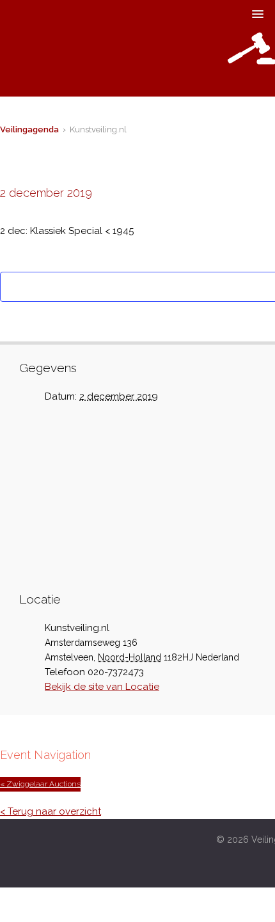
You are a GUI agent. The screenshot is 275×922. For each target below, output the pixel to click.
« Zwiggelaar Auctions (40, 783)
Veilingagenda (29, 129)
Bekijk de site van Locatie (102, 686)
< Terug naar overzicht (50, 811)
